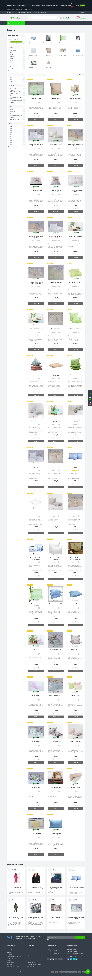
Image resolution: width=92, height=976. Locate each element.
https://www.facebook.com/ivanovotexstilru (48, 959)
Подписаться (80, 937)
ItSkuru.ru (22, 971)
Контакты (9, 960)
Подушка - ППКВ (36, 649)
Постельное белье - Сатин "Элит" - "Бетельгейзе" (36, 918)
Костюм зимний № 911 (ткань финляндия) (16, 918)
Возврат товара (10, 962)
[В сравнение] (43, 82)
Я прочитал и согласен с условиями (61, 939)
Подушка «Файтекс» (76, 649)
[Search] (57, 17)
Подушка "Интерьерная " (56, 649)
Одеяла (28, 951)
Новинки (30, 23)
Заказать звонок (66, 18)
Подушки (29, 955)
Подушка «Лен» (56, 98)
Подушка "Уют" (56, 741)
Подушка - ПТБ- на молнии (75, 236)
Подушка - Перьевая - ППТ (55, 603)
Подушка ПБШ (55, 466)
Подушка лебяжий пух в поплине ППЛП (76, 918)
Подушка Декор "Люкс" (56, 787)
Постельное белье (31, 958)
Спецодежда (30, 957)
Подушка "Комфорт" (75, 741)
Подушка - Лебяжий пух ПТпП (55, 695)
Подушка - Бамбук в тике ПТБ (36, 328)
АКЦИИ (28, 949)
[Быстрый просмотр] (43, 84)
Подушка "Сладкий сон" (36, 420)
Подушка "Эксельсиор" (56, 328)
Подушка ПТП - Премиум (56, 282)
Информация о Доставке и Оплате (40, 12)
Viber (68, 959)
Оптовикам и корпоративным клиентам (59, 23)
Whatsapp (74, 959)
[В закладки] (43, 80)
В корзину (36, 119)
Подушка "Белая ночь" (36, 833)
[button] (90, 403)
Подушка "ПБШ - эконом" (75, 511)
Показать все (11, 70)
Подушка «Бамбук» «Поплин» (75, 282)
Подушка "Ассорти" (75, 695)
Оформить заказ (82, 18)
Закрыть (82, 5)
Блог (46, 23)
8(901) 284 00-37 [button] (71, 949)
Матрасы (29, 953)
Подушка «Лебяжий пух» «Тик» (76, 887)
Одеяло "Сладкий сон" (56, 917)
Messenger (76, 959)
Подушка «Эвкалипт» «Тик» (75, 328)
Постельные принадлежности (34, 964)
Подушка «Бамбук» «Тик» (75, 374)
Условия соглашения (11, 958)
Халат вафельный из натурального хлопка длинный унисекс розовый (15, 889)
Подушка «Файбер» (75, 603)
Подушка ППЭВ (36, 787)
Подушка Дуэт (55, 511)
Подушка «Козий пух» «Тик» (36, 511)
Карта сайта (9, 964)
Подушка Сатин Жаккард (56, 144)
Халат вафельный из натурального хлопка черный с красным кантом (35, 889)
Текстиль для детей (31, 966)
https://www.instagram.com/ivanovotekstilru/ (53, 959)
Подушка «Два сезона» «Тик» (36, 374)
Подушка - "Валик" (75, 787)
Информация (38, 23)
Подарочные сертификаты (13, 966)
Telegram (71, 959)
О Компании (29, 12)
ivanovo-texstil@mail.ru (73, 951)
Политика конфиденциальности (59, 939)
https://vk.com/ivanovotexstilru (56, 959)
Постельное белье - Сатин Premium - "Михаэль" (56, 888)
